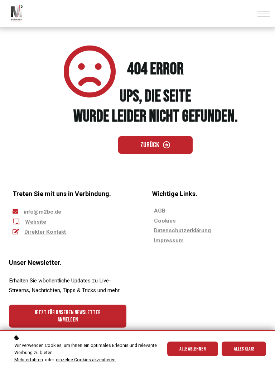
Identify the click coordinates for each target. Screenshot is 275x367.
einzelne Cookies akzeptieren (86, 359)
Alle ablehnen (192, 349)
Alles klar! (244, 349)
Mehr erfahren (28, 359)
